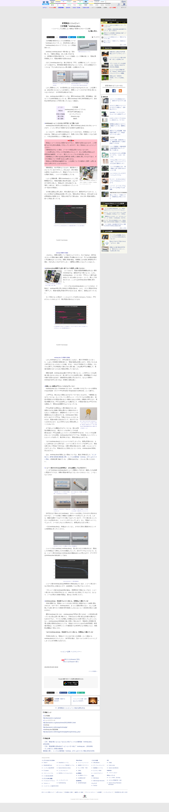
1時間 (104, 22)
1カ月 (124, 22)
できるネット (47, 783)
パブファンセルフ (113, 772)
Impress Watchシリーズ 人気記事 (114, 203)
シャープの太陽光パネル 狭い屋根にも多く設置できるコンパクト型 (118, 168)
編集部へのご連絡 (79, 792)
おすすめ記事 (108, 231)
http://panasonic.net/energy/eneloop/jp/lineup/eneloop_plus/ (61, 732)
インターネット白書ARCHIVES (51, 786)
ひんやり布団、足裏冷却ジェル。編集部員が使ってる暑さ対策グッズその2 (118, 141)
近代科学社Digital (82, 783)
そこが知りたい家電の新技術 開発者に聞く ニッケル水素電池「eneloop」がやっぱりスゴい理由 (70, 457)
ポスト (51, 37)
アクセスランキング (110, 20)
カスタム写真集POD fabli (115, 780)
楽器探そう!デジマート (83, 765)
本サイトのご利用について (48, 792)
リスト (56, 37)
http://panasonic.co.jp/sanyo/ (52, 718)
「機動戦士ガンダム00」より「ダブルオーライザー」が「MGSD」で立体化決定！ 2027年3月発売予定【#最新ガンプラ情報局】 (115, 218)
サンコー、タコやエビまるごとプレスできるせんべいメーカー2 (118, 180)
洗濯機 (105, 7)
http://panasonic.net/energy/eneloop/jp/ (55, 727)
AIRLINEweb (96, 762)
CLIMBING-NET (81, 778)
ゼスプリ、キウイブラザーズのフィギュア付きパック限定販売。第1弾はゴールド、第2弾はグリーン (115, 214)
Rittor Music (79, 760)
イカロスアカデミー (98, 773)
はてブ (73, 37)
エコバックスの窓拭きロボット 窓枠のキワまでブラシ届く (118, 100)
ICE (108, 760)
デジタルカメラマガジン (49, 780)
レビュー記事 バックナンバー (71, 651)
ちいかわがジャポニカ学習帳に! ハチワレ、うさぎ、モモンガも (118, 154)
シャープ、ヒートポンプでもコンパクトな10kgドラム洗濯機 (118, 187)
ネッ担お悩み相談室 (48, 775)
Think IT (45, 762)
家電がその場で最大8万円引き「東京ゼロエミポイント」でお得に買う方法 (118, 249)
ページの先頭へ (93, 671)
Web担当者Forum (48, 765)
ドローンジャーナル (48, 773)
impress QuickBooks (113, 768)
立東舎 (79, 770)
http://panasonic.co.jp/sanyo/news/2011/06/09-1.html (59, 722)
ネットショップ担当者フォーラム (66, 765)
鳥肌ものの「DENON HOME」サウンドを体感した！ (117, 77)
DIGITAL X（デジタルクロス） (66, 773)
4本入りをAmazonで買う (71, 661)
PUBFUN (109, 770)
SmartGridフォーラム (64, 762)
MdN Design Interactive (98, 780)
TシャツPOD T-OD (82, 768)
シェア (64, 37)
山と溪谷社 (78, 773)
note (82, 37)
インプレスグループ (108, 792)
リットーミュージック (83, 762)
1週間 (117, 22)
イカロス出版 (95, 760)
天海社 (110, 762)
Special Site (108, 48)
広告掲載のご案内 (68, 792)
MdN (93, 775)
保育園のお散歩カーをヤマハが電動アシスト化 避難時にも (118, 125)
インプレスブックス (63, 780)
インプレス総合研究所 (49, 768)
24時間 (110, 22)
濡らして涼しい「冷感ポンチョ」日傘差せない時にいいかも (118, 196)
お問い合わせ (59, 792)
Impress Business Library (65, 768)
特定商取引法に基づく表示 (121, 792)
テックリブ (94, 783)
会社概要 (99, 792)
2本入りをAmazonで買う (72, 659)
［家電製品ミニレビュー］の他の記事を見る (71, 708)
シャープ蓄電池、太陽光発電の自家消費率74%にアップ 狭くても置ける (118, 148)
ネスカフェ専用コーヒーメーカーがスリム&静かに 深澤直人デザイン (118, 107)
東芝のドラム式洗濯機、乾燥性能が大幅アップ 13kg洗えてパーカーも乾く (118, 132)
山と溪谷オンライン (82, 775)
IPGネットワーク (111, 775)
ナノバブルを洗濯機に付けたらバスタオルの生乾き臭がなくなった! (118, 236)
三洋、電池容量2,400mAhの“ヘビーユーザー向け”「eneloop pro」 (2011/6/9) (69, 746)
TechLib (95, 785)
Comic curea (112, 765)
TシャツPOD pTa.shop (114, 777)
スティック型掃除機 (96, 7)
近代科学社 (78, 780)
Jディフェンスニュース (98, 765)
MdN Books (96, 778)
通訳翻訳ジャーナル (98, 768)
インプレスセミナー (63, 770)
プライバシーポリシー (90, 792)
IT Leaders (46, 770)
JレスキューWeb (97, 770)
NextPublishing (62, 783)
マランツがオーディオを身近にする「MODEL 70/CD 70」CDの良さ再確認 (118, 65)
